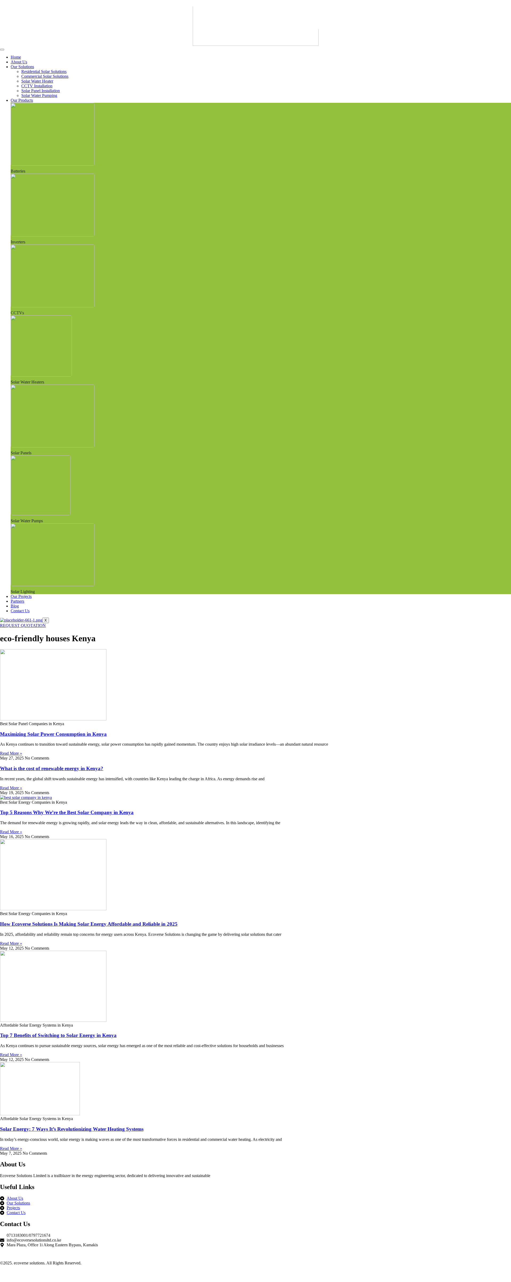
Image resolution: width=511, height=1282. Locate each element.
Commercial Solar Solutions (44, 76)
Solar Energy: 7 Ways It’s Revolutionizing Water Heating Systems (71, 1129)
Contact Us (20, 611)
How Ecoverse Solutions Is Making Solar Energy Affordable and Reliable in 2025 (89, 924)
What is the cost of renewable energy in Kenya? (51, 768)
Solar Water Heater (37, 81)
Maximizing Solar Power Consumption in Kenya (53, 734)
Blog (15, 606)
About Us (19, 62)
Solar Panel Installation (40, 90)
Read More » (11, 753)
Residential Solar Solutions (44, 71)
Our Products (22, 100)
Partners (17, 601)
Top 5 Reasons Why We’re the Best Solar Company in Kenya (67, 812)
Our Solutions (22, 66)
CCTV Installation (36, 86)
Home (16, 57)
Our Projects (21, 596)
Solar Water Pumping (39, 95)
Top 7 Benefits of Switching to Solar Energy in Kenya (58, 1035)
